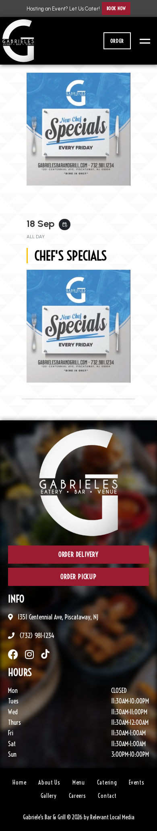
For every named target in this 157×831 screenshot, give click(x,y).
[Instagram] (29, 654)
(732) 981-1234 (36, 636)
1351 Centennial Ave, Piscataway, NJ (57, 617)
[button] (116, 8)
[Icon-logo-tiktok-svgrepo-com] (45, 654)
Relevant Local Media (112, 817)
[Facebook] (13, 654)
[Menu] (143, 41)
